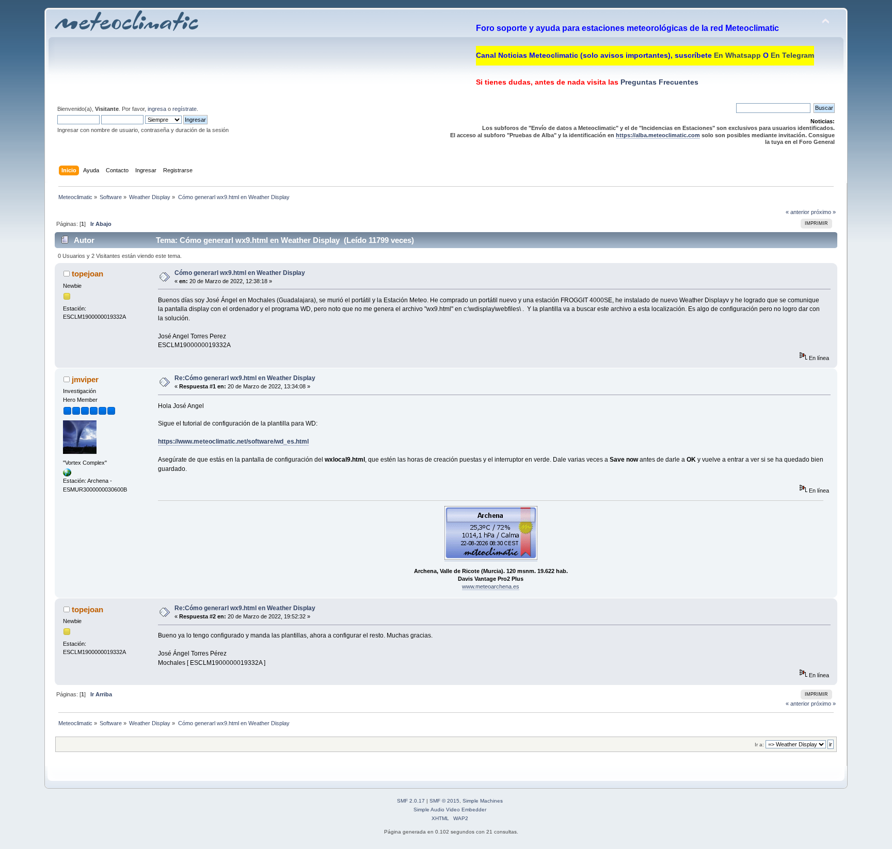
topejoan (87, 273)
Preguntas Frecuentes (658, 82)
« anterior (797, 212)
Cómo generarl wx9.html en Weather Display (239, 272)
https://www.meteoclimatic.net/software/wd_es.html (233, 441)
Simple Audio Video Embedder (449, 809)
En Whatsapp (737, 55)
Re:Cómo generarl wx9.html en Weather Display (244, 378)
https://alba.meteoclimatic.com (658, 135)
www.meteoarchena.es (490, 586)
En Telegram (792, 55)
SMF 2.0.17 (411, 801)
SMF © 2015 (444, 801)
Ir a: (759, 744)
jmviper (85, 379)
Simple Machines (483, 801)
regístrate (184, 109)
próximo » (823, 212)
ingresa (157, 109)
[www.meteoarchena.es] (67, 474)
